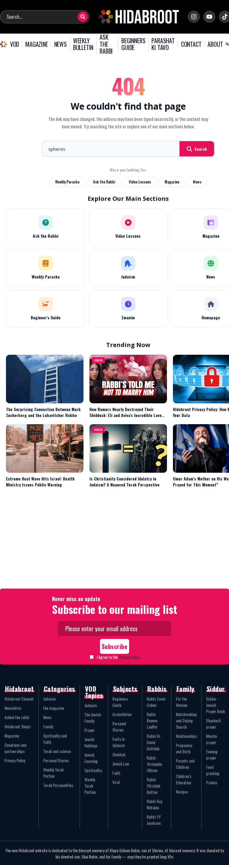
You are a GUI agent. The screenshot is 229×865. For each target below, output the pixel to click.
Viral (116, 782)
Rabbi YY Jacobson (154, 819)
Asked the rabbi (16, 717)
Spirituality (93, 770)
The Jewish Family (92, 717)
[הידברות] (138, 17)
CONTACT (191, 44)
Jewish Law (120, 763)
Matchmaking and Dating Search (186, 720)
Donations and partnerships (15, 748)
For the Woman (181, 702)
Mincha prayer (211, 739)
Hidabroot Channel (18, 699)
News (197, 182)
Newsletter (12, 708)
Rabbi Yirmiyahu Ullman (154, 763)
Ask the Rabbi (104, 182)
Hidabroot (19, 688)
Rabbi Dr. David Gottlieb (154, 742)
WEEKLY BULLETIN (83, 44)
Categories (59, 688)
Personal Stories (56, 760)
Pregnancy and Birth (184, 748)
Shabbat (119, 754)
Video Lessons (140, 182)
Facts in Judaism (118, 742)
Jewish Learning (91, 758)
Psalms (211, 782)
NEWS (60, 44)
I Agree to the (118, 657)
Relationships (186, 736)
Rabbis (157, 688)
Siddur (216, 688)
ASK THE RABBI (106, 44)
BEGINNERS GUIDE (133, 44)
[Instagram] (194, 17)
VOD (14, 44)
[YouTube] (209, 17)
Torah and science (57, 751)
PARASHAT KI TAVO (162, 44)
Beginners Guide (120, 702)
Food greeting (212, 770)
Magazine (172, 182)
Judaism (49, 699)
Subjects (125, 688)
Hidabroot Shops (17, 726)
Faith (116, 773)
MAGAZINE (36, 44)
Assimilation (121, 714)
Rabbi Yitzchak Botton (153, 785)
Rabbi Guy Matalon (154, 804)
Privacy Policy (129, 657)
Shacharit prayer (213, 723)
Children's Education (183, 779)
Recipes (182, 791)
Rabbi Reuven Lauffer (152, 720)
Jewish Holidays (91, 742)
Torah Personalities (58, 785)
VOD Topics (94, 691)
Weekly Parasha (67, 182)
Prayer (89, 730)
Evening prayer (212, 754)
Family (48, 726)
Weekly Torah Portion (53, 772)
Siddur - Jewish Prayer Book (215, 705)
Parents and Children (185, 763)
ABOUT (215, 44)
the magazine (53, 708)
